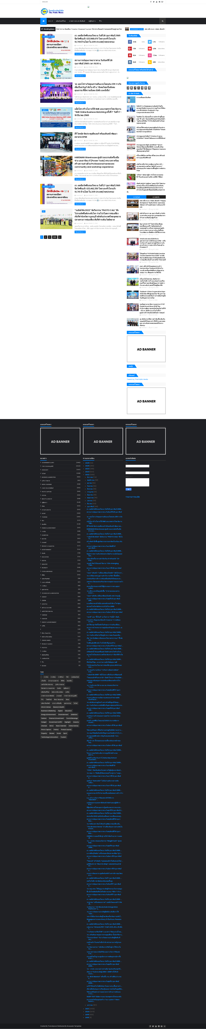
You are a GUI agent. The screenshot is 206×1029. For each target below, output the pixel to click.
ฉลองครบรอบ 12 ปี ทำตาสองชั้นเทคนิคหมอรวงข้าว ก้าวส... (105, 794)
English (45, 1)
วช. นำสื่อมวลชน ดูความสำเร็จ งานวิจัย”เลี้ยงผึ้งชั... (104, 576)
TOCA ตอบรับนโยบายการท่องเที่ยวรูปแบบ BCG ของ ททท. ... (104, 666)
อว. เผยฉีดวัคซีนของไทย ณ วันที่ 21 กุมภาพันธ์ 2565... (104, 632)
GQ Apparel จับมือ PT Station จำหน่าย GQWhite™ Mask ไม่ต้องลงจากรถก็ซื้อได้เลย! (150, 137)
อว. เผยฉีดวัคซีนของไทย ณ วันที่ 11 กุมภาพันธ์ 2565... (104, 790)
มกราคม (90, 1005)
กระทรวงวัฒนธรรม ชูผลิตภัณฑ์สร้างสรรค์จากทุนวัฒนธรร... (105, 874)
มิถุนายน (90, 495)
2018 (87, 1017)
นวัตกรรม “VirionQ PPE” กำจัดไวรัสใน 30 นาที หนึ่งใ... (104, 928)
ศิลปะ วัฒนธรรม (46, 633)
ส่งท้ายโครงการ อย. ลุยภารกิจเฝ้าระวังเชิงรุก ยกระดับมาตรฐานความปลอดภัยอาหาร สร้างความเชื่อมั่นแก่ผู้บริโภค (152, 215)
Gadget (44, 597)
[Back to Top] (164, 1026)
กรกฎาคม (90, 492)
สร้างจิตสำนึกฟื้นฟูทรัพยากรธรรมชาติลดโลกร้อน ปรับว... (104, 542)
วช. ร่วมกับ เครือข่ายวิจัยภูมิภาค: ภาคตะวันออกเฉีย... (104, 635)
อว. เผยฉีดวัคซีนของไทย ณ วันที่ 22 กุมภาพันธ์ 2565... (104, 609)
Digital (44, 560)
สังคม (43, 506)
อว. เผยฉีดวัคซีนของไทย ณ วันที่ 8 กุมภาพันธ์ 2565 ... (104, 850)
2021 (87, 1009)
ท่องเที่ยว (44, 524)
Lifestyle (44, 604)
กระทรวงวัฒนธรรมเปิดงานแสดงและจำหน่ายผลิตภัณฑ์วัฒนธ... (103, 699)
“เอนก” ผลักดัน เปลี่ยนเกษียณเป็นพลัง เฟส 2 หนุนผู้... (104, 596)
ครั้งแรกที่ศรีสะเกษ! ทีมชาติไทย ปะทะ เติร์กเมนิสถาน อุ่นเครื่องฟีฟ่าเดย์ (150, 156)
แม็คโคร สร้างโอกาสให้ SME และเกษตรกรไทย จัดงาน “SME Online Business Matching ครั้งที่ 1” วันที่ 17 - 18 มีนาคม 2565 (98, 112)
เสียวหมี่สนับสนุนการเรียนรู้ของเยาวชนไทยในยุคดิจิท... (105, 989)
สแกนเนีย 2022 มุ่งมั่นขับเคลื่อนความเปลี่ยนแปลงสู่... (104, 816)
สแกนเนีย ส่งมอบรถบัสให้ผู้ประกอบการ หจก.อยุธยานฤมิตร (103, 587)
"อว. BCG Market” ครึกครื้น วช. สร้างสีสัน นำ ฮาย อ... (104, 978)
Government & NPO (110, 29)
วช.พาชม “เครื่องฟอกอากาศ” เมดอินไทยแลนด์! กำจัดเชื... (104, 903)
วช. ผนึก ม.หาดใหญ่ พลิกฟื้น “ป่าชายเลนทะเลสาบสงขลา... (103, 592)
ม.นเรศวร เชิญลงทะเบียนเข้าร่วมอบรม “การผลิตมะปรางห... (104, 621)
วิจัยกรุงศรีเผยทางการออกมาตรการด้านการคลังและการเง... (104, 993)
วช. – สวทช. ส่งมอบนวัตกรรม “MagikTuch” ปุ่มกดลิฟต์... (104, 842)
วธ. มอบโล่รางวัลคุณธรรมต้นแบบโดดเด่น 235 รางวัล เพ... (104, 518)
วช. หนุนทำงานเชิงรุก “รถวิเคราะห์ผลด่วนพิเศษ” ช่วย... (103, 671)
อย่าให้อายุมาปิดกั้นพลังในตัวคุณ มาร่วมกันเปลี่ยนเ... (104, 625)
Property (45, 568)
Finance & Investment (49, 528)
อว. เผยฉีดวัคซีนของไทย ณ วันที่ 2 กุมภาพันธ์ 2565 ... (104, 961)
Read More (79, 54)
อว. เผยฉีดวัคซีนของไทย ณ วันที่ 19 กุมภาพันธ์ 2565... (104, 659)
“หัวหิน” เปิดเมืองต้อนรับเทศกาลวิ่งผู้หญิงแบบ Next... (104, 770)
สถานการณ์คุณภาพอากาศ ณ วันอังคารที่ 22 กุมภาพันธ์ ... (104, 613)
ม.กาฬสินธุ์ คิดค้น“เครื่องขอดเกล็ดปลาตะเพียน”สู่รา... (104, 853)
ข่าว (49, 21)
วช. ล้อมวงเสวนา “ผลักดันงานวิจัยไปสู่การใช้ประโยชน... (104, 948)
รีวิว (100, 21)
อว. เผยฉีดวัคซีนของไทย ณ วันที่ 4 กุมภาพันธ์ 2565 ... (104, 924)
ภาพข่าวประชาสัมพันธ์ (77, 21)
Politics (44, 647)
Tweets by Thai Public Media (137, 379)
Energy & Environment (49, 622)
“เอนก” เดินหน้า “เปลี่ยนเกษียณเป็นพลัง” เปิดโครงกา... (105, 573)
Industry (45, 564)
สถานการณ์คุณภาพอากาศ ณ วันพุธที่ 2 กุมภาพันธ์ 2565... (103, 965)
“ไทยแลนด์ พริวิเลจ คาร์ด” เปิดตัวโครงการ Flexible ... (105, 677)
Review (44, 666)
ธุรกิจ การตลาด (46, 158)
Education (45, 557)
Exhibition (45, 535)
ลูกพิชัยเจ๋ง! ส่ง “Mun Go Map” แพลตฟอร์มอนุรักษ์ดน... (104, 865)
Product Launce (47, 644)
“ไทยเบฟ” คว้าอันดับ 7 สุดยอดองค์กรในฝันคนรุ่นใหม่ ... (105, 861)
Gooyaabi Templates (74, 1026)
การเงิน (44, 531)
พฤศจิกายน (91, 480)
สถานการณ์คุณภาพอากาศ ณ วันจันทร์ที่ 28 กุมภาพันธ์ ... (104, 513)
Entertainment (46, 550)
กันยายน (90, 486)
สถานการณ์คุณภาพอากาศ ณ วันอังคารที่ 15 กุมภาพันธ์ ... (104, 726)
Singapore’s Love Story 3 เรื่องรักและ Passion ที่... (104, 920)
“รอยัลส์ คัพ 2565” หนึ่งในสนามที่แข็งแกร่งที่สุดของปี (104, 675)
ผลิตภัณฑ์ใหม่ (61, 21)
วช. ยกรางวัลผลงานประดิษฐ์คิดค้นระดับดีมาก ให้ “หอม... (103, 913)
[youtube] (156, 2)
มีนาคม (89, 504)
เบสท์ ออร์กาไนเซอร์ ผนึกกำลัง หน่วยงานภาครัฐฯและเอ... (104, 943)
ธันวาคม (90, 477)
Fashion (44, 619)
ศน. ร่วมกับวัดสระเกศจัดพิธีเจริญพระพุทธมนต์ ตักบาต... (105, 705)
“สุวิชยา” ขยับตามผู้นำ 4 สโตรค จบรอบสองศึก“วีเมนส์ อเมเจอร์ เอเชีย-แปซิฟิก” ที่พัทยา (149, 176)
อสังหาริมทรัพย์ (45, 579)
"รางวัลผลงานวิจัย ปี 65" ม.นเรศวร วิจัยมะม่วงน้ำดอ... (104, 932)
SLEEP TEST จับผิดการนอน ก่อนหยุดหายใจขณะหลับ (104, 997)
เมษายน (90, 501)
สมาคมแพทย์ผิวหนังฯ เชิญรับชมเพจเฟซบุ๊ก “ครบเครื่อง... (102, 737)
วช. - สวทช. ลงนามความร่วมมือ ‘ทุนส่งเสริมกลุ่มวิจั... (104, 969)
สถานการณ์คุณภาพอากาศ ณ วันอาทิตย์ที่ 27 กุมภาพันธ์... (101, 547)
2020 (87, 1012)
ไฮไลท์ (43, 473)
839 (54, 237)
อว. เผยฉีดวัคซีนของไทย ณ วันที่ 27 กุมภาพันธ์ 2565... (104, 534)
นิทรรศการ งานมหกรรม (48, 546)
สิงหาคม (90, 489)
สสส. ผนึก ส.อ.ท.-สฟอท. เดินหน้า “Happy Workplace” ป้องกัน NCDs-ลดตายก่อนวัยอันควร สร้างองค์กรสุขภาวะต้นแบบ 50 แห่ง (158, 29)
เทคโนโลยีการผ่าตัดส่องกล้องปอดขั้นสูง (100, 881)
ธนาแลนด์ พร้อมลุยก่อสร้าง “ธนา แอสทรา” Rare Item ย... (103, 1000)
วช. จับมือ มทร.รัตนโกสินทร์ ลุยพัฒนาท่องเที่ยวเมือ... (104, 824)
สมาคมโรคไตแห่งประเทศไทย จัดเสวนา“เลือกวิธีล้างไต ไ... (105, 655)
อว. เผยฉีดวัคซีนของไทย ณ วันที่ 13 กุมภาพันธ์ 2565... (104, 762)
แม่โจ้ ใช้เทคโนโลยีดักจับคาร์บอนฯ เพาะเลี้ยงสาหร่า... (104, 986)
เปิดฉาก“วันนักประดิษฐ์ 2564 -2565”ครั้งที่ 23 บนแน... (102, 973)
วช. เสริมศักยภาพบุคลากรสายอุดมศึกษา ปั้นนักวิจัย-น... (105, 935)
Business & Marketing (49, 477)
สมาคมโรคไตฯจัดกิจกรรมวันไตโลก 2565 (100, 606)
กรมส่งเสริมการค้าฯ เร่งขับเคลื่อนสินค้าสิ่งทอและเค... (104, 579)
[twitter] (154, 2)
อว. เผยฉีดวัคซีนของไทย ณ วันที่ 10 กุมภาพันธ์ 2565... (104, 813)
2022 (87, 475)
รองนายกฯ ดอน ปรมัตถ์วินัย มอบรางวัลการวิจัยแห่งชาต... (103, 953)
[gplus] (162, 2)
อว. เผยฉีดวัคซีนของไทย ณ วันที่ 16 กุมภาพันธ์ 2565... (104, 695)
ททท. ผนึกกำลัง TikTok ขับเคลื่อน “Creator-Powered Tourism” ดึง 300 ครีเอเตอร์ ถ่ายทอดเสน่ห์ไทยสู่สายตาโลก (59, 29)
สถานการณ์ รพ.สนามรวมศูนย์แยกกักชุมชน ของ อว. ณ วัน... (104, 628)
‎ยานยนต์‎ (44, 542)
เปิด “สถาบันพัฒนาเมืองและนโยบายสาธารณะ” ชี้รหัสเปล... (105, 639)
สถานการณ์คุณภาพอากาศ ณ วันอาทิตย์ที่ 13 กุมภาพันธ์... (101, 766)
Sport (44, 513)
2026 (87, 463)
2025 (87, 466)
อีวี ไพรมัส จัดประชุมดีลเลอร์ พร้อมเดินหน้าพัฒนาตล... (104, 526)
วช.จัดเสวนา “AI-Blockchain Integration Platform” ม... (102, 908)
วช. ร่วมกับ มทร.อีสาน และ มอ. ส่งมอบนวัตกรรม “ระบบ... (102, 686)
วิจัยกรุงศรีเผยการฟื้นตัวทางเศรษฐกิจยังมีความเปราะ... (104, 730)
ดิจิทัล (43, 575)
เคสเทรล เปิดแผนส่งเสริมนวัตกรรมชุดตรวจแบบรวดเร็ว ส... (105, 583)
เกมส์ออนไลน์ (45, 658)
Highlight (45, 470)
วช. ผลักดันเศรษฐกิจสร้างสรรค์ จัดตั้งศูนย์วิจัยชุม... (103, 702)
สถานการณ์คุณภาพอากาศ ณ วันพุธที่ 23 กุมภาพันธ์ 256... (103, 600)
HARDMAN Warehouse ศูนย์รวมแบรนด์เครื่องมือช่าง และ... (104, 530)
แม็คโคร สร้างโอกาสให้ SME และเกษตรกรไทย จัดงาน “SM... (104, 522)
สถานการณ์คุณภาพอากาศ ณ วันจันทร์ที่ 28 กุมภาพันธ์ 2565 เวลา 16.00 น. (93, 62)
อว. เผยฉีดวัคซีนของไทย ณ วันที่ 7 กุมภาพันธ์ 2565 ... (104, 878)
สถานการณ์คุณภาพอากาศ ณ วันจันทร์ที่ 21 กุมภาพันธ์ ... (105, 646)
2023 (87, 472)
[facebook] (151, 2)
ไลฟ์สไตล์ (44, 615)
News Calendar (47, 484)
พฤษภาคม (90, 498)
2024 (87, 469)
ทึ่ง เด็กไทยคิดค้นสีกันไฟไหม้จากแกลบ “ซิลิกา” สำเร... (104, 892)
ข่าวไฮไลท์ (136, 197)
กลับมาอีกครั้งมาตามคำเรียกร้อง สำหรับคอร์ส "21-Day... (103, 560)
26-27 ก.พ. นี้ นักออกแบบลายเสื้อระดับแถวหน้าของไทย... (103, 742)
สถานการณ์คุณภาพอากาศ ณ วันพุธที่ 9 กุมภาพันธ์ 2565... (103, 847)
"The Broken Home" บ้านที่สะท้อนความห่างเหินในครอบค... (104, 828)
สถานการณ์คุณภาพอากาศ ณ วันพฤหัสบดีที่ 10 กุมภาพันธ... (103, 820)
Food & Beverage (47, 571)
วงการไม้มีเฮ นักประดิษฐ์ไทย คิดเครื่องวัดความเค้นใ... (104, 916)
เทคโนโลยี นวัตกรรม (47, 611)
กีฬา (43, 211)
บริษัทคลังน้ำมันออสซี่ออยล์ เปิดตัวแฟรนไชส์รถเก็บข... (104, 652)
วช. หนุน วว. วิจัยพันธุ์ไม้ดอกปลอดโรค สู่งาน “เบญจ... (104, 773)
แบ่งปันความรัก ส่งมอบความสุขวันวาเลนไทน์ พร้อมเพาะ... (103, 717)
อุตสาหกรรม (45, 589)
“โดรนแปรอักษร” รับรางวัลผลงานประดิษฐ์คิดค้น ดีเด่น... (103, 938)
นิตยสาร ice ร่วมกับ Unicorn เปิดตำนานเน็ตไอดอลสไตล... (104, 555)
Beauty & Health (47, 499)
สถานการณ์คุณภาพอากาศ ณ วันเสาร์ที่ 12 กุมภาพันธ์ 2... (104, 777)
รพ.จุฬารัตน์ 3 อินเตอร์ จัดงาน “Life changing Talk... (103, 564)
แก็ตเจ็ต (44, 600)
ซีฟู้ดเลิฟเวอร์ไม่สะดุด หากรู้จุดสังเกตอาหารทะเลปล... (104, 807)
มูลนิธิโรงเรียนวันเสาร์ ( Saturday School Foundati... (102, 759)
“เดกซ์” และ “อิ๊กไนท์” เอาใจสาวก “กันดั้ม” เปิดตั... (103, 617)
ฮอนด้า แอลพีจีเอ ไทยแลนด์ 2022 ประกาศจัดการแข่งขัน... (103, 721)
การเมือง (44, 651)
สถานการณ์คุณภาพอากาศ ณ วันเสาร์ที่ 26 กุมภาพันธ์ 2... (104, 569)
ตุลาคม (89, 483)
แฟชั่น (43, 626)
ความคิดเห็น (156, 197)
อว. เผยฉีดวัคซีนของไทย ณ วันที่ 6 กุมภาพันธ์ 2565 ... (104, 899)
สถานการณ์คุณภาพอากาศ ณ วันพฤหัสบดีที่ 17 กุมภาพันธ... (103, 691)
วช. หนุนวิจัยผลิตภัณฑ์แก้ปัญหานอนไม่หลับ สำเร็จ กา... (105, 733)
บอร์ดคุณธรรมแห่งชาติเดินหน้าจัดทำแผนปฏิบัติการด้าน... (103, 804)
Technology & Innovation (50, 593)
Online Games (46, 640)
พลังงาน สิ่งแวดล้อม (47, 637)
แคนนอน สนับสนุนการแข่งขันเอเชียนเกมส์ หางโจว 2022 (103, 681)
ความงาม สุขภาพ (46, 510)
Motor (44, 539)
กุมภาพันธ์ (90, 506)
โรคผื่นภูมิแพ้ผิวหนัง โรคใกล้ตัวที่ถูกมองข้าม (101, 643)
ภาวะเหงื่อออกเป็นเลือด (143, 97)
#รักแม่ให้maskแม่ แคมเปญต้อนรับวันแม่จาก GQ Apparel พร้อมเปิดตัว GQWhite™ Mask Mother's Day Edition (150, 129)
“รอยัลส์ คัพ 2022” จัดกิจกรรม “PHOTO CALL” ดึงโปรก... (105, 538)
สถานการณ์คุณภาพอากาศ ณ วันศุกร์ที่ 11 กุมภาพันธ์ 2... (105, 810)
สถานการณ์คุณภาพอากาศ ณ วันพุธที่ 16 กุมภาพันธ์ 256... (103, 709)
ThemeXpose (52, 1026)
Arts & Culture (47, 608)
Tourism (44, 517)
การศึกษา (44, 586)
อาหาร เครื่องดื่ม (46, 582)
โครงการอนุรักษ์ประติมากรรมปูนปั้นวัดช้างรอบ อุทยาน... (102, 754)
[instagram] (159, 2)
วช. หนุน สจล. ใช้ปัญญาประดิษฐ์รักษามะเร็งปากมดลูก (104, 889)
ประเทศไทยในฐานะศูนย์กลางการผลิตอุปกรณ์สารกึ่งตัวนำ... (104, 957)
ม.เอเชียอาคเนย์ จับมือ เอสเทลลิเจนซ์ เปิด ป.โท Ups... (104, 603)
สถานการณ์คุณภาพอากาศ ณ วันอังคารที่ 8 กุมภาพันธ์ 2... (104, 857)
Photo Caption (46, 492)
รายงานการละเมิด (133, 497)
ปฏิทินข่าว (92, 21)
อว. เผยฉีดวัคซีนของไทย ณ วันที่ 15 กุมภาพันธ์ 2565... (104, 713)
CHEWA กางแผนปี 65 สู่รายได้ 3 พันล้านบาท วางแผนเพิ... (104, 837)
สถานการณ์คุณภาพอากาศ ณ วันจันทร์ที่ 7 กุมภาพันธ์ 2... (104, 885)
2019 (87, 1015)
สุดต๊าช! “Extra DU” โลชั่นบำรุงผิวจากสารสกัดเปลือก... (103, 782)
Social (44, 495)
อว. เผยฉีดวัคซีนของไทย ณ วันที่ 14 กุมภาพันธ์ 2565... (104, 750)
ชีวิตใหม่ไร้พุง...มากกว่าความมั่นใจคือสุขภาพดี (102, 662)
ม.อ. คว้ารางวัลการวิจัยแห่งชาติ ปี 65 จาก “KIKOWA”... (100, 799)
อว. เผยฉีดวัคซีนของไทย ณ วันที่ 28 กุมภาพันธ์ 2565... (104, 509)
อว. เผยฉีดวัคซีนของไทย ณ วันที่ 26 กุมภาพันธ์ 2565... (104, 551)
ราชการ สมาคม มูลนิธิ (48, 36)
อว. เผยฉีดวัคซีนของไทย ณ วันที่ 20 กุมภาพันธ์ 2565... (104, 649)
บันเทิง (43, 553)
